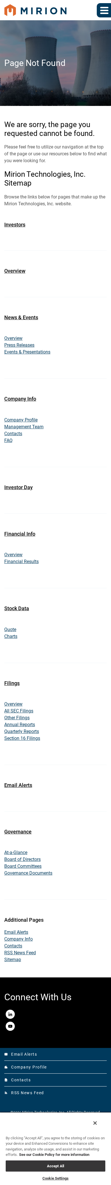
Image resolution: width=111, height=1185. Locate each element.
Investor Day (18, 487)
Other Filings (17, 717)
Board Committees (23, 866)
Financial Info (19, 534)
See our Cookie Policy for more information (54, 1154)
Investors (14, 225)
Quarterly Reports (21, 731)
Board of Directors (22, 859)
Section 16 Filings (22, 738)
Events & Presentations (27, 352)
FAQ (8, 440)
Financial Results (21, 561)
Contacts (13, 433)
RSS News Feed (20, 952)
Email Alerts (18, 785)
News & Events (21, 317)
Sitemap (12, 959)
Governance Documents (28, 873)
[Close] (95, 1123)
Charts (10, 636)
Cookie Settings (55, 1178)
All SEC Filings (18, 711)
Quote (10, 629)
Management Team (24, 426)
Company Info (20, 399)
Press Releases (19, 345)
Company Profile (21, 420)
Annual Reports (19, 724)
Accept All (55, 1166)
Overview (14, 271)
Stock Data (16, 608)
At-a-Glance (15, 852)
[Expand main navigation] (104, 10)
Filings (12, 683)
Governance (18, 832)
